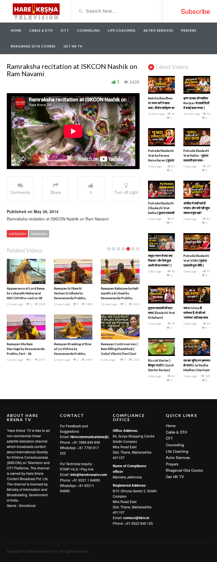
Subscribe (195, 11)
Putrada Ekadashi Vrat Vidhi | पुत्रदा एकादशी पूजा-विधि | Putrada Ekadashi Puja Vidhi (196, 265)
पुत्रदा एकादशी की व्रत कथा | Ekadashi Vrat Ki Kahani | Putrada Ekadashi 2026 (161, 317)
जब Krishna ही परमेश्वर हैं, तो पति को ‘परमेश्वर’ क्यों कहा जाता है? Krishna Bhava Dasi (195, 317)
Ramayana (39, 233)
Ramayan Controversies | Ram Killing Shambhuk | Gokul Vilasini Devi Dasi (119, 348)
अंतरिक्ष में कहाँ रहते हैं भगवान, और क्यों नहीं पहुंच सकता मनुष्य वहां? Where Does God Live (196, 212)
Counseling (88, 30)
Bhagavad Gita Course (33, 46)
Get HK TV (73, 46)
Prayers (188, 30)
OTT (65, 30)
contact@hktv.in (136, 517)
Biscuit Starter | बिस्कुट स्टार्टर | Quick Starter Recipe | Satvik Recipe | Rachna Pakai (161, 369)
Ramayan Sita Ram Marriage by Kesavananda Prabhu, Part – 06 (26, 348)
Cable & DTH (41, 30)
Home (16, 30)
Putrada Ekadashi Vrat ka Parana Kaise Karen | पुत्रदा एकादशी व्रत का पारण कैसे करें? (161, 160)
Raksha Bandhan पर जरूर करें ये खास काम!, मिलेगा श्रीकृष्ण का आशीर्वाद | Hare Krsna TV (161, 107)
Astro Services (158, 30)
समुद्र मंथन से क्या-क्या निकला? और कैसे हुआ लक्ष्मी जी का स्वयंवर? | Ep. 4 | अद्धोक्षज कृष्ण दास (160, 265)
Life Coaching (122, 30)
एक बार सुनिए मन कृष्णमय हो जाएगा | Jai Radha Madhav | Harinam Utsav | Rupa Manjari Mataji (196, 369)
